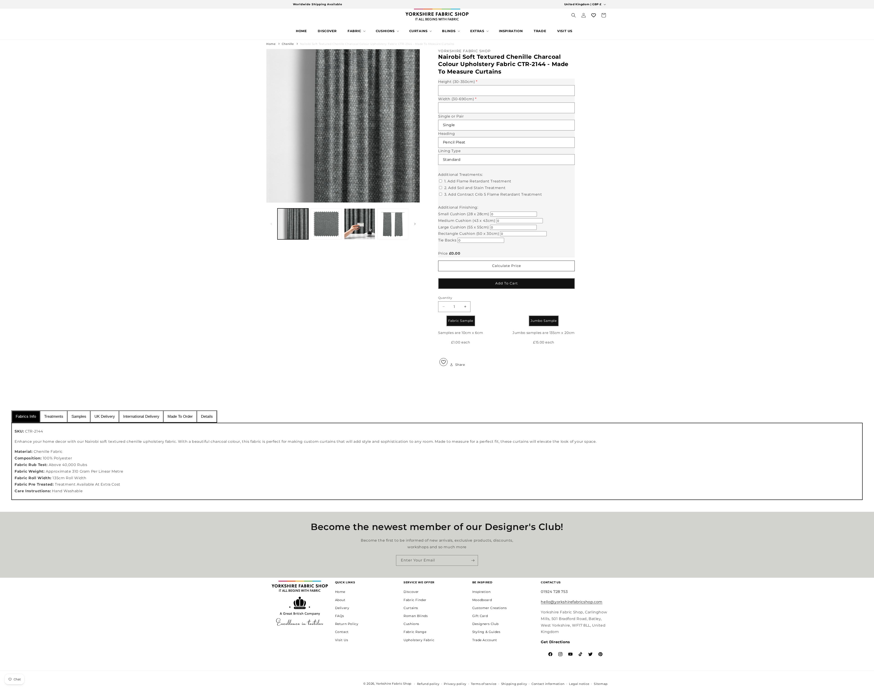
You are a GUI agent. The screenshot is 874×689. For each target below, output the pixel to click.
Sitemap (601, 684)
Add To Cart (506, 283)
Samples (78, 416)
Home (270, 44)
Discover (411, 592)
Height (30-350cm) (457, 81)
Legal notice (579, 684)
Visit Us (341, 640)
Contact (342, 632)
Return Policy (346, 624)
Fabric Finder (415, 600)
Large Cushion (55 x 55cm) (463, 227)
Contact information (547, 684)
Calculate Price (506, 266)
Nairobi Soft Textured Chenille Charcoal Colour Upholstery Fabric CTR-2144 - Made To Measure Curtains (377, 44)
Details (207, 416)
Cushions (411, 624)
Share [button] (460, 364)
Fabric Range (415, 632)
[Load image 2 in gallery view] (326, 223)
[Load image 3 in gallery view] (359, 223)
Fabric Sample (460, 321)
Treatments (53, 416)
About (340, 600)
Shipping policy (514, 684)
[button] (356, 31)
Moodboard (482, 600)
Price (443, 253)
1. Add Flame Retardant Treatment (477, 181)
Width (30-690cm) (457, 99)
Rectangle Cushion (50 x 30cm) (468, 233)
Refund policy (428, 684)
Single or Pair (451, 116)
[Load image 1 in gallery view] (292, 223)
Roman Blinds (416, 616)
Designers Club (485, 624)
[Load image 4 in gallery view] (392, 223)
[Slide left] (271, 224)
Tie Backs (447, 240)
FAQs (339, 616)
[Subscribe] (473, 560)
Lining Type (449, 151)
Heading (446, 133)
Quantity (445, 297)
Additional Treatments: (460, 174)
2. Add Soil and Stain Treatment (475, 188)
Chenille (288, 44)
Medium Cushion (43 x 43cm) (466, 220)
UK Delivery (104, 416)
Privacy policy (455, 684)
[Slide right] (415, 224)
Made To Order (180, 416)
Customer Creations (489, 608)
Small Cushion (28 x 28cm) (463, 214)
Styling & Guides (486, 632)
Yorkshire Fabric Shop (394, 683)
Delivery (342, 608)
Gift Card (480, 616)
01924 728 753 (554, 591)
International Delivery (141, 416)
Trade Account (484, 640)
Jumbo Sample (543, 321)
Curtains (411, 608)
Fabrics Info (26, 416)
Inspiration (481, 592)
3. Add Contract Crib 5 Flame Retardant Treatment (493, 194)
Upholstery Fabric (419, 640)
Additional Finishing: (458, 207)
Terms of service (484, 684)
